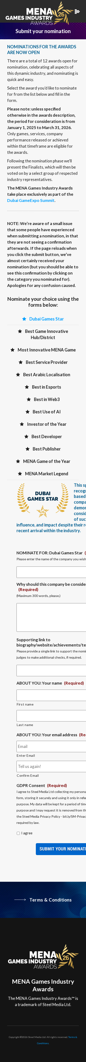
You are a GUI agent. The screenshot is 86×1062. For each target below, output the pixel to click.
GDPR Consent (41, 785)
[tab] (43, 319)
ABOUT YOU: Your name (50, 683)
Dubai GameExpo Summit (30, 200)
